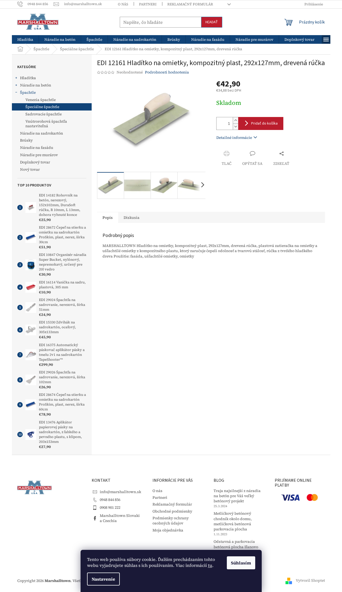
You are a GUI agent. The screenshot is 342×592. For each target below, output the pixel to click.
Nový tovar (30, 169)
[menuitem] (25, 39)
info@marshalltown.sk (120, 491)
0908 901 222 (110, 507)
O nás (123, 4)
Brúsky (26, 140)
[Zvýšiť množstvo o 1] (235, 120)
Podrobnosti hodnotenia (167, 72)
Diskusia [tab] (132, 217)
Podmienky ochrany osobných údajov (170, 520)
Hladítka (28, 78)
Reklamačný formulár (190, 4)
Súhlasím (241, 563)
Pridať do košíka (264, 123)
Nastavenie (103, 579)
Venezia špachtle (40, 99)
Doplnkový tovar (35, 162)
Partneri (148, 4)
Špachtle (28, 92)
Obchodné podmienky (172, 511)
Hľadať (211, 22)
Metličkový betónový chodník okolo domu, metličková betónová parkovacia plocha (233, 521)
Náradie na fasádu (36, 147)
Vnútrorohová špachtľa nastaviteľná (46, 124)
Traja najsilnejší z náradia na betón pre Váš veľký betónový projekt (237, 496)
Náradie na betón (35, 85)
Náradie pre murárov (39, 155)
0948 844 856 (110, 499)
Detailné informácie (234, 137)
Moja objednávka (167, 530)
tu (210, 565)
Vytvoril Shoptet (310, 580)
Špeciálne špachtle (42, 106)
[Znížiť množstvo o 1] (235, 126)
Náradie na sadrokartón (41, 133)
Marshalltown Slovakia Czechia (120, 518)
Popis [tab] (107, 217)
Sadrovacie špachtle (43, 114)
